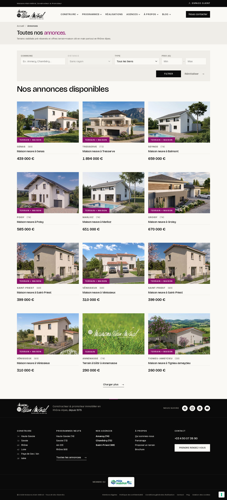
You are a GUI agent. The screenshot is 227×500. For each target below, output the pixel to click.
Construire (68, 14)
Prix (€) (166, 56)
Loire (21, 449)
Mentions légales (109, 495)
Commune (27, 56)
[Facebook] (185, 408)
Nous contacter (198, 14)
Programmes (90, 14)
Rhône (22, 445)
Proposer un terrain (145, 445)
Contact (180, 495)
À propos (150, 14)
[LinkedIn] (200, 408)
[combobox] (43, 61)
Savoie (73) (61, 440)
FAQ (188, 495)
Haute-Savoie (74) (65, 436)
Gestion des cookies (201, 495)
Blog (165, 14)
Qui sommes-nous (144, 436)
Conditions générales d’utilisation (159, 495)
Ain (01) (59, 445)
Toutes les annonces (68, 457)
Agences (132, 14)
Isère (21, 458)
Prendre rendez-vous (192, 447)
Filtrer (168, 73)
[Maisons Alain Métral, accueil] (31, 14)
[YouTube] (207, 408)
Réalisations (114, 14)
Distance (73, 56)
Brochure (139, 449)
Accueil (20, 26)
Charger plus (110, 384)
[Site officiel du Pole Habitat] (121, 482)
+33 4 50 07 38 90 (186, 438)
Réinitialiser (192, 73)
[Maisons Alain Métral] (33, 408)
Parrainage (140, 440)
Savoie (22, 440)
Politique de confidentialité (131, 495)
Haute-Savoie (26, 436)
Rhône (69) (61, 449)
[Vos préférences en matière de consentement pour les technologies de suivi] (222, 495)
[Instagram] (192, 408)
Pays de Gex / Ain (28, 454)
